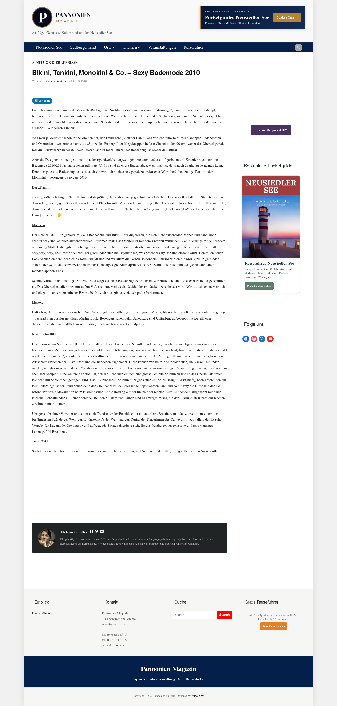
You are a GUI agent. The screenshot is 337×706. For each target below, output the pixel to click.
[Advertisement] (129, 489)
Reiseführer (194, 47)
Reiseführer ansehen (274, 626)
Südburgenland (83, 47)
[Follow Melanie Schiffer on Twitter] (97, 532)
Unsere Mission (41, 613)
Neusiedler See (49, 47)
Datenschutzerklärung (162, 679)
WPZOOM (197, 696)
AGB (180, 679)
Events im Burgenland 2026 (271, 130)
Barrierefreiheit (195, 679)
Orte (108, 47)
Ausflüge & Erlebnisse (55, 62)
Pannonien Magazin (168, 668)
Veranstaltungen (162, 47)
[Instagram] (102, 532)
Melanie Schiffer (56, 81)
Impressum (139, 679)
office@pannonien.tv (115, 645)
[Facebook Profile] (91, 532)
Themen (130, 47)
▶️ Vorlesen (42, 100)
